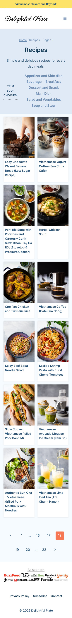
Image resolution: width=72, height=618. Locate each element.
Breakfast (53, 82)
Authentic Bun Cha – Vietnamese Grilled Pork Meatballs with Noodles (18, 501)
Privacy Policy (19, 596)
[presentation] (19, 137)
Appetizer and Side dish (44, 76)
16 (38, 535)
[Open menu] (65, 19)
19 (17, 550)
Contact (56, 596)
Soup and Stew (44, 105)
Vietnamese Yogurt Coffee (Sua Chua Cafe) (52, 166)
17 (48, 535)
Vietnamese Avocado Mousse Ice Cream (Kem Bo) (53, 433)
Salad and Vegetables (43, 99)
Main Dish (44, 94)
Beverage (34, 82)
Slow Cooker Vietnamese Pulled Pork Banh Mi (18, 433)
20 (28, 550)
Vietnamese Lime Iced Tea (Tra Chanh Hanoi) (51, 497)
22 (44, 550)
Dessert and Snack (44, 87)
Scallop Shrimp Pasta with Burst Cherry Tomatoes (51, 370)
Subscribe (40, 596)
